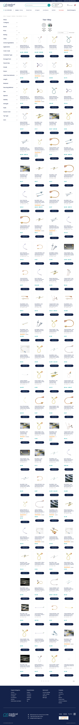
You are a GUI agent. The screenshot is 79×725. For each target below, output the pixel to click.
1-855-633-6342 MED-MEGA (36, 716)
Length (5, 79)
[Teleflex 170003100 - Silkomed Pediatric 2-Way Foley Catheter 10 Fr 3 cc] (25, 374)
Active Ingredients (8, 43)
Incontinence (45, 10)
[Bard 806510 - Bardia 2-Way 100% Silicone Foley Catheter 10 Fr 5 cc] (54, 247)
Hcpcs (5, 71)
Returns (60, 697)
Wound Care (29, 10)
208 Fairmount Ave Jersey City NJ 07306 (39, 714)
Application (6, 47)
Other (5, 39)
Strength (5, 103)
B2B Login (45, 697)
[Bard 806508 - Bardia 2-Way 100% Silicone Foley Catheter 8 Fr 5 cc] (40, 323)
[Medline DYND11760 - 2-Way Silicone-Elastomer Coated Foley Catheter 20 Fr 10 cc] (40, 90)
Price (4, 30)
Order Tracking (46, 694)
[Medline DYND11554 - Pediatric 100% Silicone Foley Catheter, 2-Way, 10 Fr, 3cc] (40, 39)
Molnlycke (29, 697)
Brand (5, 26)
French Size (6, 63)
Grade (5, 67)
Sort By (59, 32)
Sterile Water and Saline (16, 701)
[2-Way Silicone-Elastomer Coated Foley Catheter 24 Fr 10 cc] (69, 658)
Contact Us (59, 1)
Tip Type (5, 116)
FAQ (59, 695)
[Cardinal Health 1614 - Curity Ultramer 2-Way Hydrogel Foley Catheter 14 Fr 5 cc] (54, 531)
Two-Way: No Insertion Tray (44, 29)
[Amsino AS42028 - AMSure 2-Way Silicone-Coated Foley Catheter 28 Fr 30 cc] (54, 658)
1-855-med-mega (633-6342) (70, 1)
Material (5, 83)
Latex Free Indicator (9, 75)
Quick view (25, 45)
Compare (24, 47)
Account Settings (46, 692)
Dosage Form (7, 59)
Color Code (6, 51)
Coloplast (29, 695)
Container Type (7, 55)
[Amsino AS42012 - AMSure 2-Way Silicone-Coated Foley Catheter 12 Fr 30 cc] (40, 556)
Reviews (60, 702)
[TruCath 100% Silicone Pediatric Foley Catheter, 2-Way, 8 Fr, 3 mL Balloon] (40, 633)
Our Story (54, 1)
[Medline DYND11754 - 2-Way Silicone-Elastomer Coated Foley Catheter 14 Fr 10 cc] (40, 582)
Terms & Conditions (63, 701)
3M (27, 701)
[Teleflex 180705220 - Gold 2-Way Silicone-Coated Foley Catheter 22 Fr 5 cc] (69, 323)
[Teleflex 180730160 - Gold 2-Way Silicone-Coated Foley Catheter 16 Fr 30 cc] (69, 400)
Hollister (28, 692)
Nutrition (53, 10)
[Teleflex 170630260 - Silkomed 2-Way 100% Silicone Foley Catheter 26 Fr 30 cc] (69, 531)
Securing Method (8, 87)
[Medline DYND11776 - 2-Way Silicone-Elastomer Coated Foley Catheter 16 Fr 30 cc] (69, 65)
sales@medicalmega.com (36, 718)
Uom (4, 120)
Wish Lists (45, 695)
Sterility (5, 99)
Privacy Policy (61, 699)
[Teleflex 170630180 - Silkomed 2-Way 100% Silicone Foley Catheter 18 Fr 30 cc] (25, 349)
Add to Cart (54, 56)
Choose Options (25, 56)
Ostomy (21, 10)
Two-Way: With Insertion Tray (50, 29)
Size (4, 91)
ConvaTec (29, 694)
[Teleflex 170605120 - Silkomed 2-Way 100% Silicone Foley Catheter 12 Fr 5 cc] (40, 504)
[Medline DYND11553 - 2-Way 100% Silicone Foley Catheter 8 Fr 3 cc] (40, 658)
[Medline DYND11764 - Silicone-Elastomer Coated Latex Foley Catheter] (54, 39)
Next (74, 681)
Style (4, 108)
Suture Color (7, 112)
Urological (37, 10)
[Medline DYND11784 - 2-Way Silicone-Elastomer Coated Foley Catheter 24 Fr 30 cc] (25, 39)
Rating (5, 34)
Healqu (28, 699)
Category (6, 22)
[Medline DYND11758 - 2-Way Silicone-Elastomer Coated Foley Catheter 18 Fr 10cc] (25, 504)
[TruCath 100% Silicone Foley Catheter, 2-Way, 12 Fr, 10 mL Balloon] (40, 607)
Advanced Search (57, 5)
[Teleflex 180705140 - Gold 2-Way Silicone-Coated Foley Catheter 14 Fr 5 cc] (54, 141)
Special (5, 95)
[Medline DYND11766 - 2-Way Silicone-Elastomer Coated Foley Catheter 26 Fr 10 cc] (25, 90)
